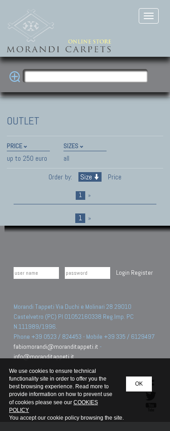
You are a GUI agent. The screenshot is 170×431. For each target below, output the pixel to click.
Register (142, 272)
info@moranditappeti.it (44, 356)
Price (113, 177)
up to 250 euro (27, 158)
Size (86, 177)
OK (139, 384)
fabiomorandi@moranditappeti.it (56, 346)
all (66, 158)
